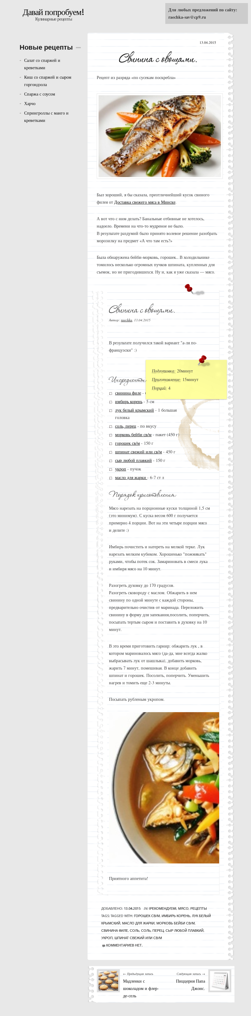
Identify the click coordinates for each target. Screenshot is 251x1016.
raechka (126, 320)
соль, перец (125, 426)
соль (134, 931)
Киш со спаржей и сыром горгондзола (47, 80)
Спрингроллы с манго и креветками (46, 116)
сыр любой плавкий (133, 460)
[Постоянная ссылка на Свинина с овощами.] (158, 57)
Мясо (183, 909)
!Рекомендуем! (162, 909)
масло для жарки (131, 477)
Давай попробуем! (53, 12)
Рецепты (198, 909)
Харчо (30, 103)
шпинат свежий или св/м (138, 452)
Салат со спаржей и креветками (42, 63)
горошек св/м (127, 443)
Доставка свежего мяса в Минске (144, 202)
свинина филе (128, 393)
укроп (120, 469)
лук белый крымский (134, 410)
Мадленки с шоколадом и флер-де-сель (141, 988)
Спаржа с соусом (39, 94)
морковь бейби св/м (133, 434)
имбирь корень (128, 401)
